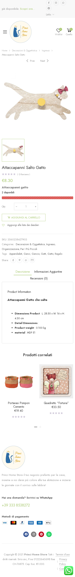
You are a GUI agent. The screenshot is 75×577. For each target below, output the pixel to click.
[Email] (32, 260)
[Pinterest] (19, 260)
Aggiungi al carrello (25, 217)
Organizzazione (10, 249)
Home (4, 50)
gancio (36, 254)
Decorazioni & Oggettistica (24, 50)
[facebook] (49, 2)
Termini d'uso (63, 554)
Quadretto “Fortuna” (56, 403)
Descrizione (22, 272)
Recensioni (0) (39, 278)
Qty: (4, 206)
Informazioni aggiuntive (48, 272)
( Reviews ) (23, 174)
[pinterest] (49, 8)
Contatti (63, 569)
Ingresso (46, 50)
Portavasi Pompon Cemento (18, 405)
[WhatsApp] (26, 260)
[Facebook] (13, 260)
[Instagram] (33, 534)
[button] (35, 427)
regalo (58, 254)
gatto (50, 254)
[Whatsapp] (49, 534)
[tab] (23, 271)
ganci (27, 254)
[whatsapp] (63, 2)
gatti (43, 254)
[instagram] (56, 2)
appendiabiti (15, 254)
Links (48, 14)
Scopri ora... (23, 9)
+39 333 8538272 (16, 505)
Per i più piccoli (28, 249)
